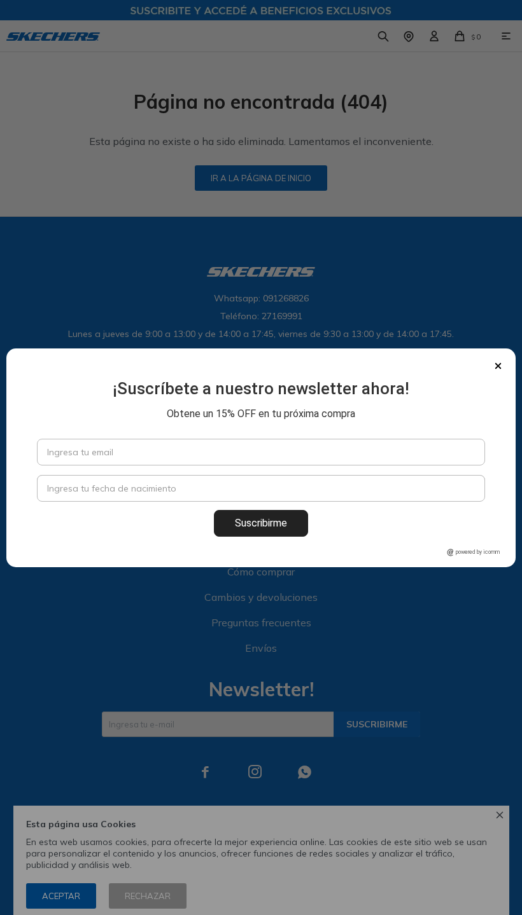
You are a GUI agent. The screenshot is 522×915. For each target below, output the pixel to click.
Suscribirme (261, 523)
